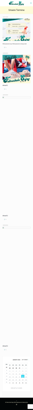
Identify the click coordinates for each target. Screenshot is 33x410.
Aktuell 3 (5, 215)
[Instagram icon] (16, 404)
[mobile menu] (31, 3)
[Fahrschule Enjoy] (16, 3)
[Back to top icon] (16, 400)
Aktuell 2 (5, 85)
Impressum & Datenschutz (22, 402)
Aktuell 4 (5, 346)
